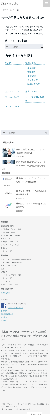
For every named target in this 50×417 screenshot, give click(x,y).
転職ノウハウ (33, 83)
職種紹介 (31, 72)
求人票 (8, 62)
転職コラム (30, 62)
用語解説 (31, 76)
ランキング (32, 80)
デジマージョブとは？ (15, 308)
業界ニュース (31, 91)
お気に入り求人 (36, 414)
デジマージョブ (16, 397)
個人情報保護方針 (7, 314)
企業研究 (31, 68)
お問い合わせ (5, 293)
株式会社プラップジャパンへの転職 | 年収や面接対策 (23, 182)
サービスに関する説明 (34, 99)
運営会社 (4, 320)
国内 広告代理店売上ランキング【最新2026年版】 (30, 153)
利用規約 (4, 311)
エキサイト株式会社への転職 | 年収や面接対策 (31, 194)
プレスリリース (12, 106)
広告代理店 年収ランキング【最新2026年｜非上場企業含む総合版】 (23, 167)
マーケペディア (12, 97)
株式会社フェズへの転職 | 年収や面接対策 (31, 207)
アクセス (4, 317)
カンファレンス (12, 91)
